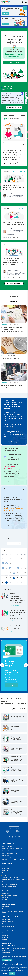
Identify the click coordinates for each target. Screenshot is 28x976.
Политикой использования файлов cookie (11, 967)
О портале (5, 933)
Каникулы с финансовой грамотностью (13, 879)
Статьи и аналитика (8, 846)
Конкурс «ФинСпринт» (17, 626)
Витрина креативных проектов (11, 882)
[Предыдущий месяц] (21, 550)
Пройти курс (10, 441)
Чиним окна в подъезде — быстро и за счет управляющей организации (13, 187)
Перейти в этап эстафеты (14, 62)
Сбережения (21, 208)
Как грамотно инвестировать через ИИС (10, 9)
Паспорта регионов (7, 893)
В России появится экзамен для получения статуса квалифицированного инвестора (12, 329)
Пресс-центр (6, 937)
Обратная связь (7, 960)
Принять (12, 973)
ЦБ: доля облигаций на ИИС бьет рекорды (12, 386)
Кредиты (6, 120)
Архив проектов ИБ (7, 952)
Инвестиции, (5, 324)
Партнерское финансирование (11, 853)
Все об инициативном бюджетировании (13, 948)
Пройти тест (10, 482)
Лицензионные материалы (9, 886)
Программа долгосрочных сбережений (13, 848)
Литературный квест (8, 875)
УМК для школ (6, 872)
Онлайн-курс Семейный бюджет (7, 856)
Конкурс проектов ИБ (8, 950)
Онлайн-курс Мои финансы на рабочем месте (13, 911)
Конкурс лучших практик (9, 18)
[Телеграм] (16, 837)
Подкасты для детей (8, 926)
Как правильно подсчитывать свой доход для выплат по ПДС (13, 223)
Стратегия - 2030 (7, 897)
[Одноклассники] (12, 837)
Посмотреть (11, 685)
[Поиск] (23, 2)
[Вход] (26, 2)
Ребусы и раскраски (7, 921)
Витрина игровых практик (9, 884)
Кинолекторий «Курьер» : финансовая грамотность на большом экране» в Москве (18, 613)
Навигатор (5, 870)
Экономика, (4, 355)
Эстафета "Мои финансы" (9, 851)
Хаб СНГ (4, 900)
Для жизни (14, 620)
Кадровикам (5, 906)
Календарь (5, 935)
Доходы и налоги (20, 244)
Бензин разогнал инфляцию (10, 358)
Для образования (15, 605)
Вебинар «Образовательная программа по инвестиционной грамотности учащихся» (18, 597)
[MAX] (19, 837)
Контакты (5, 939)
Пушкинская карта (7, 924)
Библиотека (5, 868)
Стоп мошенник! (6, 919)
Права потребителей (19, 171)
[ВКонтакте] (9, 837)
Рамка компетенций (8, 866)
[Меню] (25, 8)
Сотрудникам (6, 909)
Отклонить (4, 973)
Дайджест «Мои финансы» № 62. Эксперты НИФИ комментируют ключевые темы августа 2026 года (13, 262)
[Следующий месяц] (25, 550)
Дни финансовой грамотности (10, 877)
